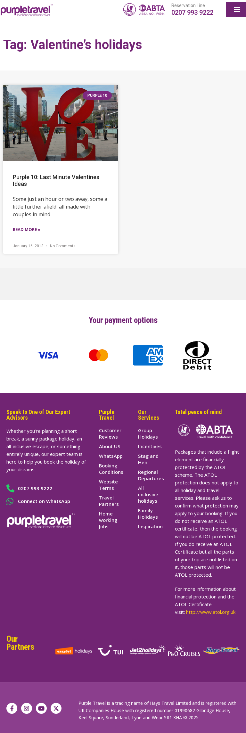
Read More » (26, 229)
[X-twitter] (56, 708)
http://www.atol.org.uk (210, 612)
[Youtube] (41, 708)
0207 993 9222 (192, 12)
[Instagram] (26, 708)
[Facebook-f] (11, 708)
